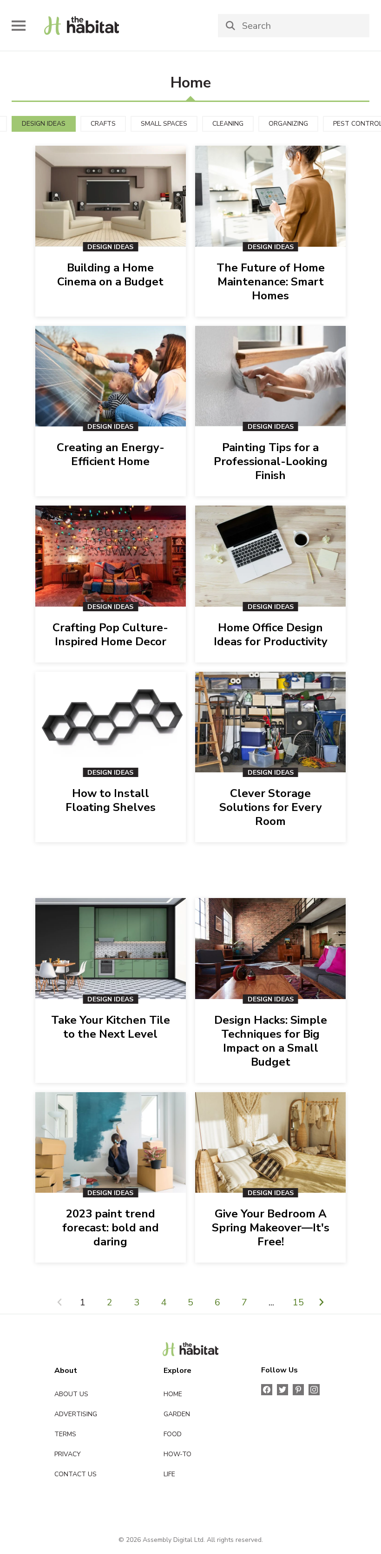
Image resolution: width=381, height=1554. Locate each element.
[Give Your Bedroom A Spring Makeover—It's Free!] (270, 1142)
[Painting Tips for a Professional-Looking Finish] (270, 376)
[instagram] (314, 1389)
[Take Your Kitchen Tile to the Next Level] (110, 948)
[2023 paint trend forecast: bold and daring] (110, 1142)
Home (173, 1394)
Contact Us (75, 1474)
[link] (81, 25)
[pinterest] (298, 1389)
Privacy (67, 1454)
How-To (177, 1454)
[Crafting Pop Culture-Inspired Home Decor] (110, 556)
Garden (177, 1414)
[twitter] (282, 1389)
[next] (321, 1303)
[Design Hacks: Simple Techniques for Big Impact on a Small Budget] (270, 948)
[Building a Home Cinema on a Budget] (110, 196)
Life (169, 1474)
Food (173, 1434)
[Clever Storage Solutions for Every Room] (270, 722)
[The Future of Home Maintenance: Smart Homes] (270, 196)
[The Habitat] (191, 1349)
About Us (71, 1394)
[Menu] (19, 26)
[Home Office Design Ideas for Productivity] (270, 556)
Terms (65, 1434)
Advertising (75, 1414)
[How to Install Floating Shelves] (110, 722)
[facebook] (266, 1389)
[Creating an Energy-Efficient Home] (110, 376)
